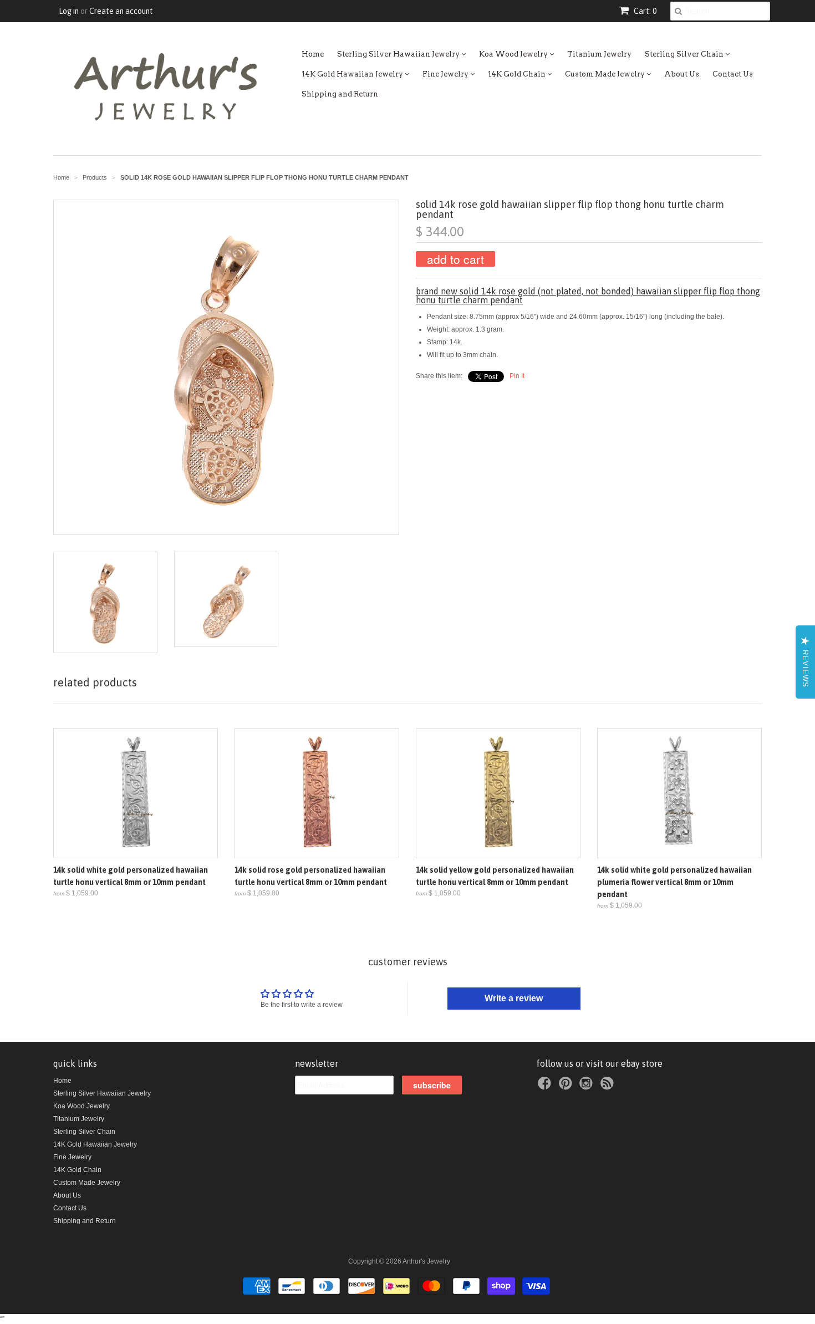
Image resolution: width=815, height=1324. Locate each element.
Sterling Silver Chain (685, 54)
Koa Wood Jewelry (514, 54)
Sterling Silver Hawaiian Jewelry (399, 54)
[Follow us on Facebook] (546, 1087)
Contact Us (732, 74)
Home (313, 54)
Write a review (514, 998)
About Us (681, 74)
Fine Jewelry (446, 74)
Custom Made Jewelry (605, 74)
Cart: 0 (644, 11)
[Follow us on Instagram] (587, 1087)
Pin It (517, 376)
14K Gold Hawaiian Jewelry (353, 74)
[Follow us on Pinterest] (567, 1087)
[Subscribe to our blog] (608, 1087)
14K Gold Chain (517, 74)
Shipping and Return (340, 94)
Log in (69, 11)
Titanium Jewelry (599, 54)
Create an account (121, 11)
